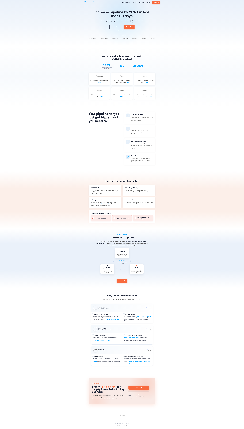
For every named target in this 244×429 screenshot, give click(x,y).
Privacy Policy (118, 423)
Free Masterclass (126, 2)
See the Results (116, 27)
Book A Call (156, 2)
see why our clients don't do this (102, 203)
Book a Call (129, 27)
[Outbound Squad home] (89, 2)
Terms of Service (125, 423)
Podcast (148, 2)
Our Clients (134, 2)
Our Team (141, 2)
